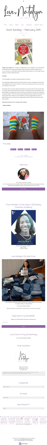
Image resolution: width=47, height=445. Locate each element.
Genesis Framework (21, 440)
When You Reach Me (28, 156)
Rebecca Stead (20, 156)
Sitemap (33, 438)
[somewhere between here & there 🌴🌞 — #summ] (27, 420)
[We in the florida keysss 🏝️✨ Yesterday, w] (43, 420)
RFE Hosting (31, 440)
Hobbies (23, 35)
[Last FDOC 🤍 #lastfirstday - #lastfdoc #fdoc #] (4, 420)
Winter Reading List (7, 71)
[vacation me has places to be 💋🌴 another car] (20, 420)
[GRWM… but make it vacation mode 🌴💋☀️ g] (35, 420)
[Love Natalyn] (23, 13)
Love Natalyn (23, 438)
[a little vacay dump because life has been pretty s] (12, 420)
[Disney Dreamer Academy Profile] (23, 244)
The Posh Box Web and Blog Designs (26, 439)
